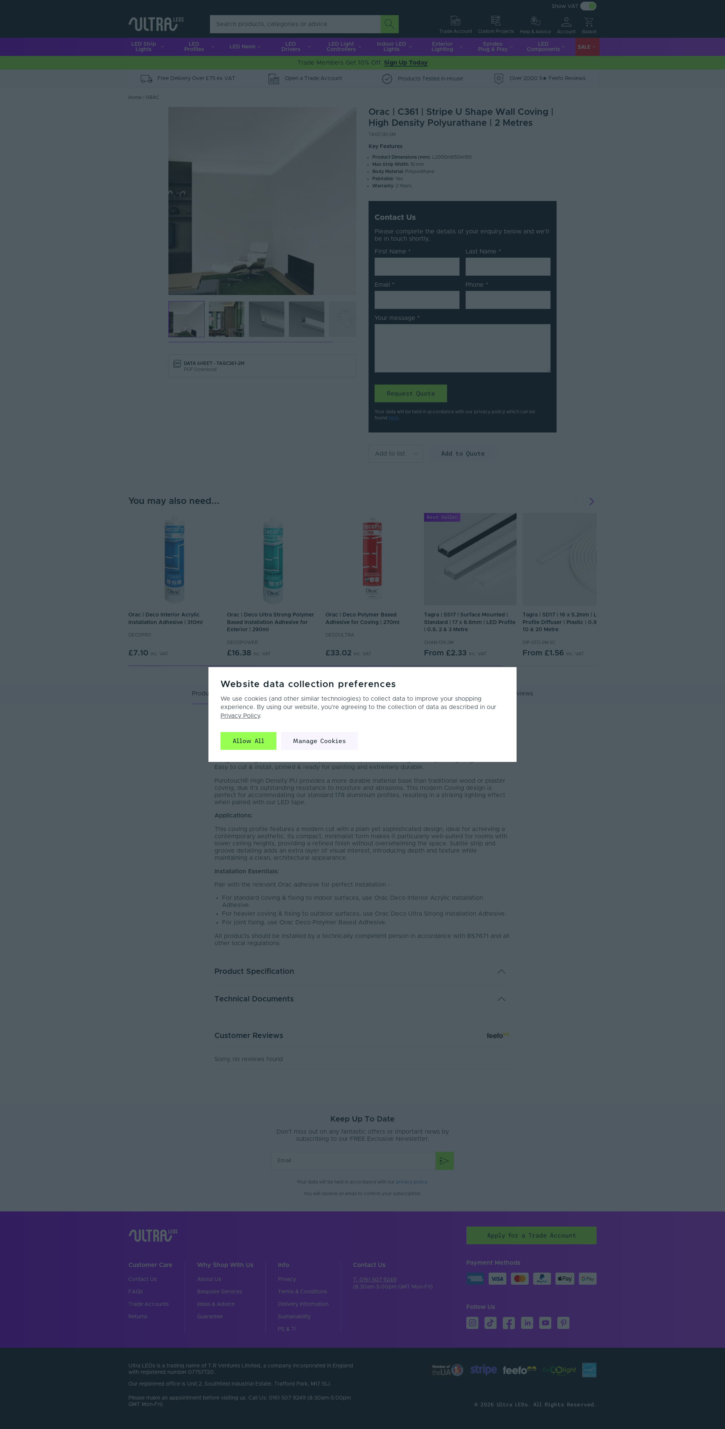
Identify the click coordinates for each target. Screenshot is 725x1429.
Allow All (248, 740)
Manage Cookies (319, 740)
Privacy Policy (240, 716)
